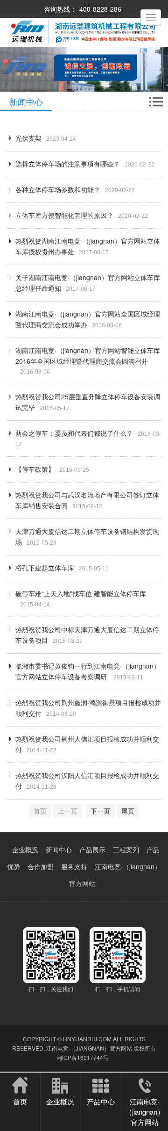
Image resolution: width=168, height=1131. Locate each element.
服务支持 (74, 866)
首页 (20, 1101)
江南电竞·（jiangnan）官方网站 (89, 1048)
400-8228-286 (100, 9)
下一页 (100, 810)
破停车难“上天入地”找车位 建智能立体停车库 (80, 593)
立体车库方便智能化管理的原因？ (64, 215)
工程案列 (126, 849)
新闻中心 (59, 849)
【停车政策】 (35, 469)
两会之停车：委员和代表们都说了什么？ (74, 433)
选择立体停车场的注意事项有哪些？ (67, 163)
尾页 (127, 810)
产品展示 (92, 849)
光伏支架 (28, 138)
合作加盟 (41, 866)
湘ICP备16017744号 (82, 1057)
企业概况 (25, 849)
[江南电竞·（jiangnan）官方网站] (84, 44)
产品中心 (101, 1101)
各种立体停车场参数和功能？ (57, 189)
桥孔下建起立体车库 (44, 567)
